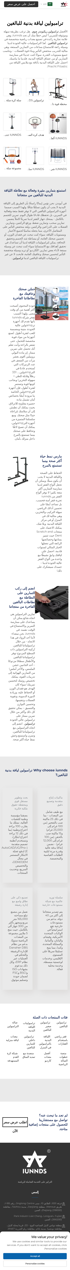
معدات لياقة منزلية (12, 1038)
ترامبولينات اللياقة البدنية (29, 1027)
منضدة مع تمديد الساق (28, 1055)
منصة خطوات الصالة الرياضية (63, 1059)
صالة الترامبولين (13, 1024)
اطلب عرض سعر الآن (15, 1123)
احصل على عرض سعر (21, 4)
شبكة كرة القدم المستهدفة (13, 1057)
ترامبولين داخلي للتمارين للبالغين (29, 1042)
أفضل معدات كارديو (47, 1057)
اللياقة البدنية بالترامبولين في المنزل (45, 1042)
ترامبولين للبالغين (62, 1024)
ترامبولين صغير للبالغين (45, 1026)
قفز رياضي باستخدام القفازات (61, 1040)
